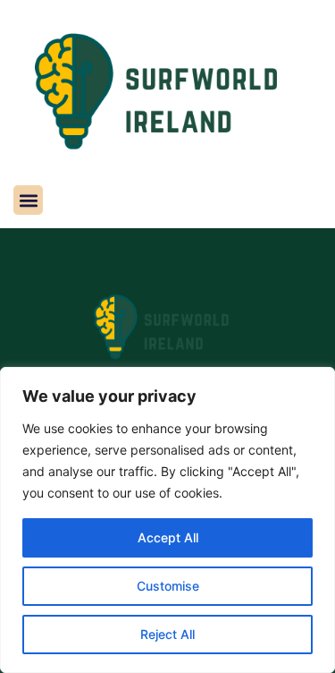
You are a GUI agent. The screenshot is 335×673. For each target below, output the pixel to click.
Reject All (167, 634)
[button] (28, 200)
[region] (167, 520)
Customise (168, 585)
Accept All (168, 537)
